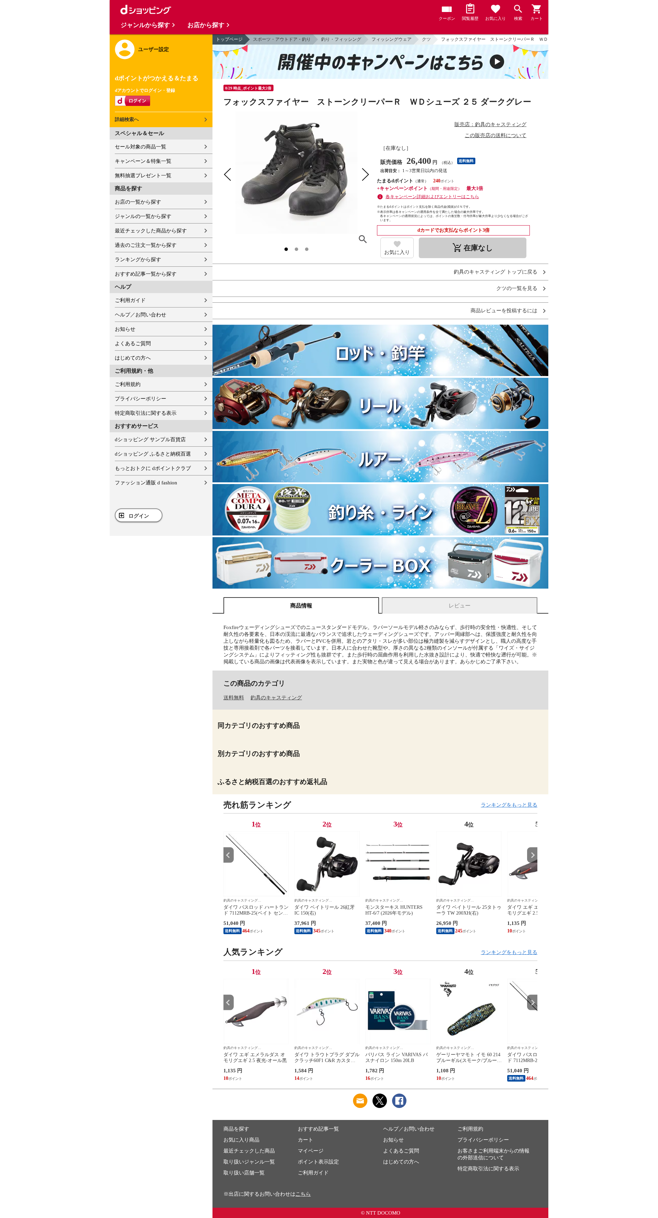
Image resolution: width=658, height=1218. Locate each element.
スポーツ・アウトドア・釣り (282, 39)
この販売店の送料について (495, 135)
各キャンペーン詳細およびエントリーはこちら (432, 196)
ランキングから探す (138, 259)
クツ (426, 39)
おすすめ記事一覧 (318, 1129)
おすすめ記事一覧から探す (145, 274)
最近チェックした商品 (249, 1151)
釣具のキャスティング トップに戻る (495, 272)
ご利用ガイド (130, 300)
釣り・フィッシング (341, 39)
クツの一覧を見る (516, 288)
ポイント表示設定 (318, 1162)
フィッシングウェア (391, 39)
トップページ (229, 39)
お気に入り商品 (241, 1140)
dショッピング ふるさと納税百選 (153, 454)
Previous (228, 855)
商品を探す (236, 1129)
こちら (303, 1194)
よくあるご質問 (133, 343)
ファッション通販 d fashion (146, 482)
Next (532, 855)
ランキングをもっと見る (509, 805)
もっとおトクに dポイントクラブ (153, 468)
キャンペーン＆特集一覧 (143, 161)
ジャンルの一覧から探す (143, 216)
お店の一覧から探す (138, 202)
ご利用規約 (128, 384)
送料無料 (233, 697)
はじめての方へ (133, 358)
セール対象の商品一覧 (140, 146)
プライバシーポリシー (140, 398)
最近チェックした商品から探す (151, 230)
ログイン (139, 516)
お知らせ (125, 329)
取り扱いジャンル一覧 (249, 1162)
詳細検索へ (127, 119)
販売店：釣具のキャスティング (490, 124)
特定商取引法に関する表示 (145, 413)
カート (305, 1140)
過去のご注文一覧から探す (145, 245)
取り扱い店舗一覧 (244, 1172)
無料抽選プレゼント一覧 (143, 175)
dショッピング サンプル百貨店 (150, 439)
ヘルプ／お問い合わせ (140, 314)
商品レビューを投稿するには (504, 310)
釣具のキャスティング (276, 697)
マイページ (311, 1151)
